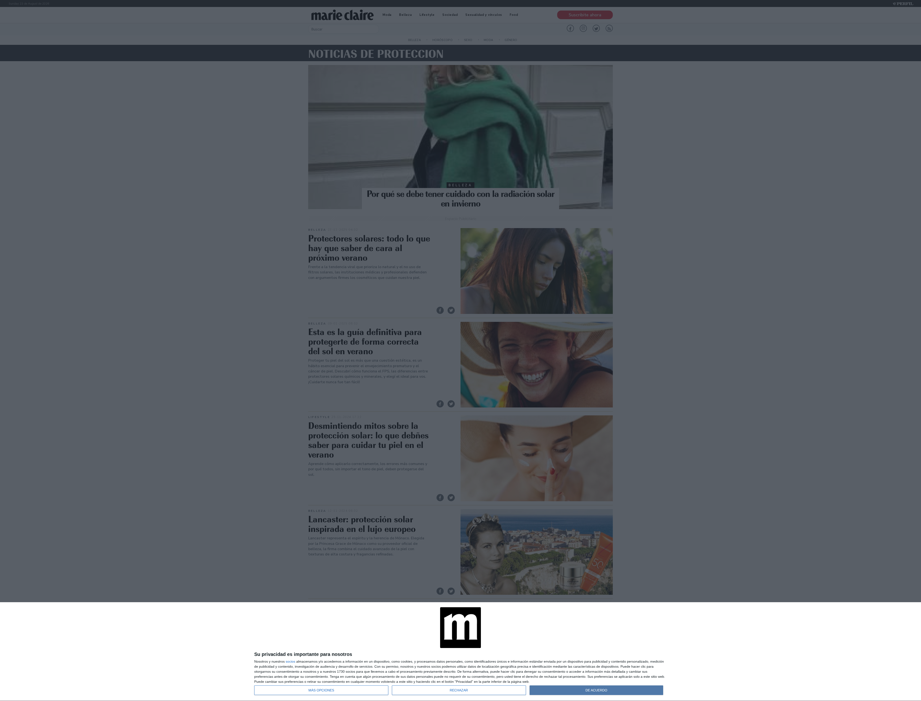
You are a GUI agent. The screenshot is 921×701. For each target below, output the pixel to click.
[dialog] (460, 651)
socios (290, 661)
